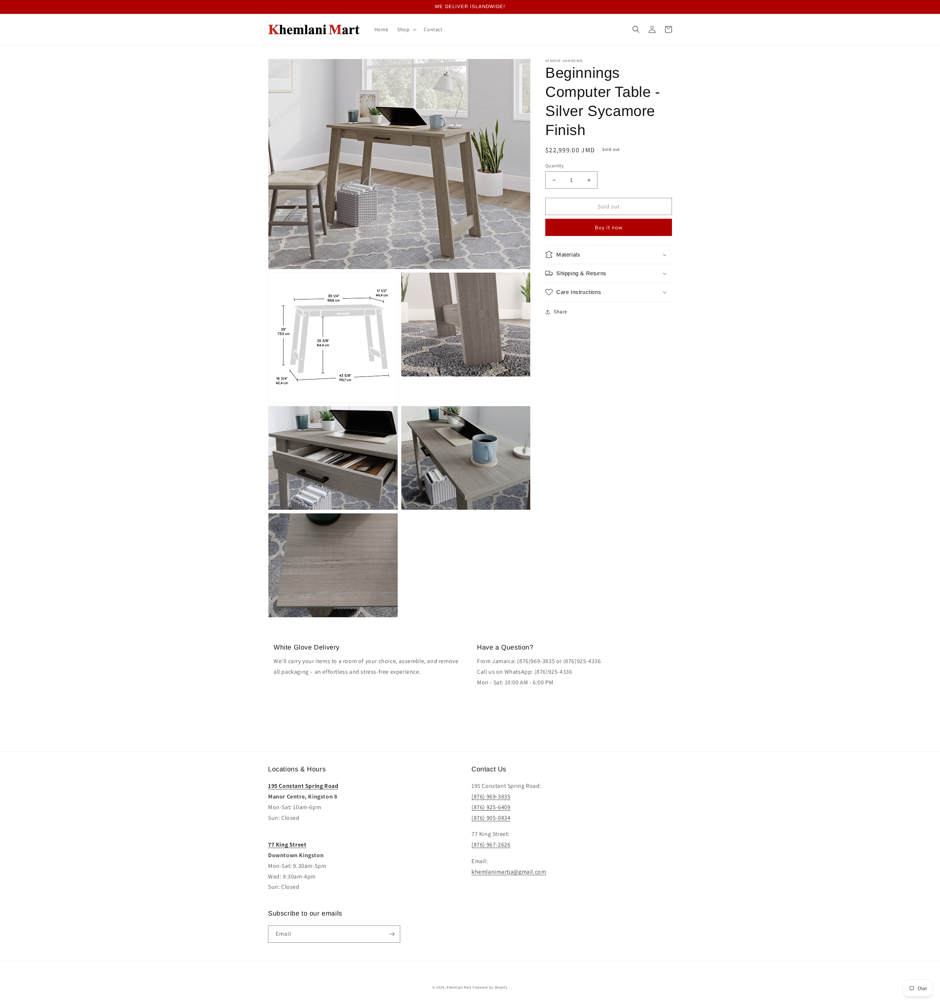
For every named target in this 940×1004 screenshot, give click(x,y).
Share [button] (560, 311)
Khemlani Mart (458, 987)
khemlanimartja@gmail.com (508, 872)
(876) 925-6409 (490, 807)
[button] (406, 29)
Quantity (554, 166)
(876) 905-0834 (490, 818)
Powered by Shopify (490, 987)
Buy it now (609, 227)
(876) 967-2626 (490, 844)
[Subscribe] (392, 934)
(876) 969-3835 (490, 796)
